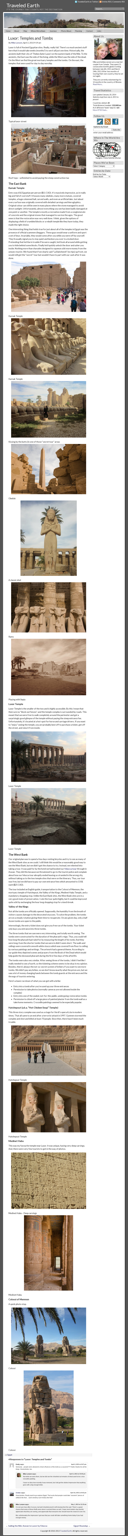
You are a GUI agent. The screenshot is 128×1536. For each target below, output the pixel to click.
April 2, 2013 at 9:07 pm (78, 1464)
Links (99, 31)
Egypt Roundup (81, 1526)
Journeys (53, 31)
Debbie (18, 1493)
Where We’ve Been (38, 31)
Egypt (9, 1455)
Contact (89, 31)
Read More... (98, 84)
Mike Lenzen (16, 43)
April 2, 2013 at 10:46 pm (77, 1474)
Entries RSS (106, 2)
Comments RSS (118, 2)
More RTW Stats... (100, 110)
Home (8, 31)
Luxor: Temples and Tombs (30, 38)
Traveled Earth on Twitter (87, 2)
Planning (78, 31)
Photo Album (66, 31)
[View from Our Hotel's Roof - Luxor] (48, 148)
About (16, 31)
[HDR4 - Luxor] (48, 92)
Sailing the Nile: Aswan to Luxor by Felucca (27, 1526)
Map (25, 31)
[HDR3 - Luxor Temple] (48, 756)
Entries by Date (99, 174)
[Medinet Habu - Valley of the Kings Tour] (48, 1180)
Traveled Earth (23, 5)
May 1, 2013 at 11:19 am (78, 1504)
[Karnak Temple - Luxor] (48, 286)
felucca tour (70, 868)
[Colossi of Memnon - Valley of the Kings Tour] (48, 1336)
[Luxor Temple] (48, 816)
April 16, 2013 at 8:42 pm (78, 1492)
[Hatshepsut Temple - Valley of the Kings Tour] (48, 1050)
